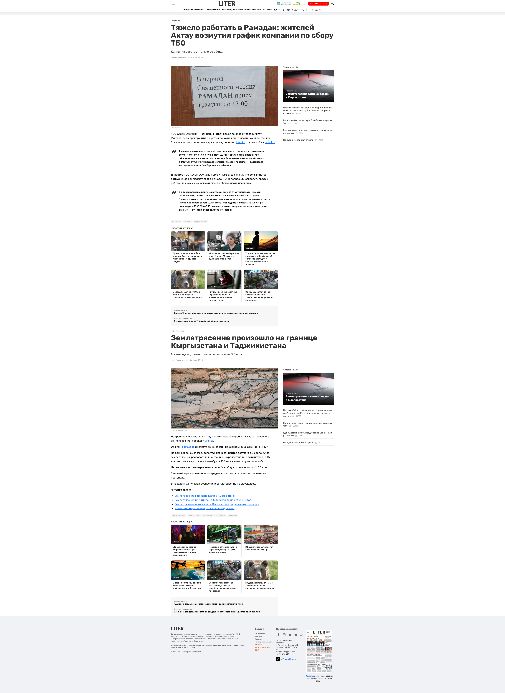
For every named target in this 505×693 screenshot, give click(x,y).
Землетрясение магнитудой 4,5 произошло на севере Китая (213, 499)
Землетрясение (178, 515)
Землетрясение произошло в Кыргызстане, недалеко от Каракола (217, 504)
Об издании (260, 634)
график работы (200, 222)
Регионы (267, 10)
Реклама (258, 636)
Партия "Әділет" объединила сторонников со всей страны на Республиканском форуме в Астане (307, 110)
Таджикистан (193, 515)
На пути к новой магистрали (298, 140)
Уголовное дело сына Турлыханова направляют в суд (201, 321)
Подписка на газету (318, 4)
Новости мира (213, 10)
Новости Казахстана (193, 10)
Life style (238, 10)
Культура (256, 10)
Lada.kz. (270, 142)
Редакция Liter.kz (178, 58)
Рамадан (187, 222)
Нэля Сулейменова (179, 360)
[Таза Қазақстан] (300, 3)
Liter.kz (240, 142)
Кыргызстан (207, 515)
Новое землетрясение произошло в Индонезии (204, 508)
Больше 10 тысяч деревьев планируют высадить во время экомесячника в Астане (216, 313)
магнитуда (233, 515)
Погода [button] (315, 10)
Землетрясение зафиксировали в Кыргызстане (307, 95)
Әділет (276, 10)
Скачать (309, 676)
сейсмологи (220, 515)
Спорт (247, 10)
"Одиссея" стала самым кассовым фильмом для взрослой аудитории (209, 604)
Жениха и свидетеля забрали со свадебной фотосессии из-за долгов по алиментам (217, 612)
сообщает (188, 446)
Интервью (227, 10)
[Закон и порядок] (285, 3)
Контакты (259, 645)
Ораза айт (176, 222)
